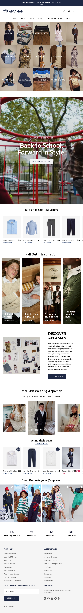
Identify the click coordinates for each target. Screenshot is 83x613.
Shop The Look (62, 503)
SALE (68, 19)
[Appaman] (13, 11)
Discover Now (57, 376)
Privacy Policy (9, 570)
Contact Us (48, 574)
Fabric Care (48, 570)
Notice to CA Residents (12, 581)
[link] (7, 503)
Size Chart (47, 567)
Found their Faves (42, 440)
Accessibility (48, 581)
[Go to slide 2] (41, 526)
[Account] (63, 11)
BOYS (23, 19)
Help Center (48, 554)
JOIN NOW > (12, 598)
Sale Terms (47, 577)
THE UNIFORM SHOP (54, 19)
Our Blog (7, 560)
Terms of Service (10, 577)
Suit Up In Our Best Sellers (41, 209)
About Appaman (10, 554)
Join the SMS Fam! (10, 557)
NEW (15, 19)
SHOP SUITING (41, 213)
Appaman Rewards (50, 557)
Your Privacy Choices (12, 574)
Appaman (11, 606)
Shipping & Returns (50, 560)
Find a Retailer (9, 564)
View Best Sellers (41, 443)
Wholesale (8, 567)
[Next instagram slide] (80, 503)
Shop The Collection (42, 161)
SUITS (40, 19)
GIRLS (32, 19)
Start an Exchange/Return (53, 564)
